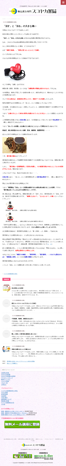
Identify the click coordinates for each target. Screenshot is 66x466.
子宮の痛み (4, 397)
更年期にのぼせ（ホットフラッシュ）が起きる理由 (21, 361)
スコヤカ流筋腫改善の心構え (10, 273)
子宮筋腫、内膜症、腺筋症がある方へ (23, 318)
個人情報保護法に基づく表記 (10, 439)
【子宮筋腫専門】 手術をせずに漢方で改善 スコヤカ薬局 (33, 449)
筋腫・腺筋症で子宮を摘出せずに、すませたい (14, 413)
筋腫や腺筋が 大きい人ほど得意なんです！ (13, 414)
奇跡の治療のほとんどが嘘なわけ (21, 349)
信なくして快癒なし (12, 363)
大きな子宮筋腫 (5, 374)
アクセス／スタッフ (7, 378)
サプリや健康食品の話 (7, 402)
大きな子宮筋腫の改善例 (8, 376)
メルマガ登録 (5, 381)
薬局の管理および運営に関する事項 (26, 439)
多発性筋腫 (4, 394)
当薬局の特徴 (5, 372)
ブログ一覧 (4, 383)
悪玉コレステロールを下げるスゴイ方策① (24, 303)
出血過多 (3, 396)
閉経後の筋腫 (5, 401)
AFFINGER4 (50, 462)
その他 (3, 404)
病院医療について (6, 399)
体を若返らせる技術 (17, 288)
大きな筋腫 (4, 392)
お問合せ (3, 384)
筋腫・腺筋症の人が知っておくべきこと (12, 411)
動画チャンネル (5, 379)
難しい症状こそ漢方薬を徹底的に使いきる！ (24, 334)
